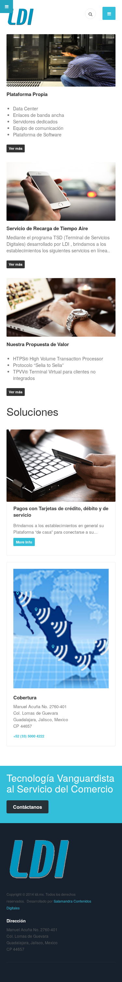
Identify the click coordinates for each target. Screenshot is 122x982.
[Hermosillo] (36, 610)
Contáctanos (27, 806)
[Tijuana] (18, 593)
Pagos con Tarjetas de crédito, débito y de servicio (60, 511)
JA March (39, 858)
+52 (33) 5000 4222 (28, 736)
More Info (24, 542)
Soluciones (33, 411)
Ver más (15, 148)
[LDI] (21, 16)
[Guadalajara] (53, 647)
